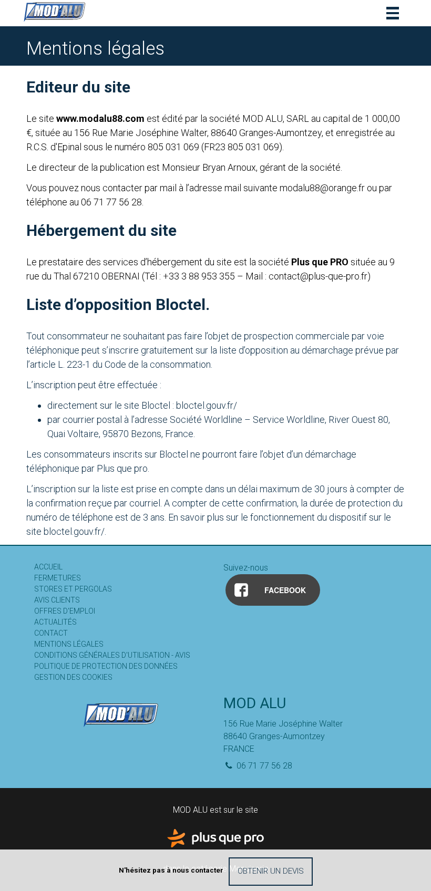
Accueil (48, 567)
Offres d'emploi (64, 611)
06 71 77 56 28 (263, 766)
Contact (51, 633)
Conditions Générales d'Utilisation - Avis (112, 655)
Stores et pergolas (73, 589)
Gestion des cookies (73, 677)
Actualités (55, 622)
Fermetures (57, 578)
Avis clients (57, 600)
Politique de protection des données (106, 666)
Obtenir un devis (271, 871)
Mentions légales (69, 644)
